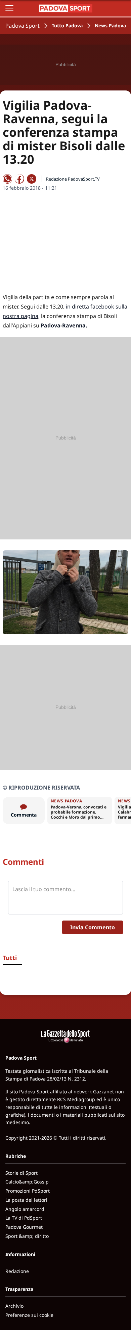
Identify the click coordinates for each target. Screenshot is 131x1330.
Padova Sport (22, 25)
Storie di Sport (21, 1173)
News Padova (110, 25)
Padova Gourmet (24, 1227)
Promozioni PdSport (27, 1191)
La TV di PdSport (23, 1218)
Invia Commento (92, 927)
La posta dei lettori (26, 1200)
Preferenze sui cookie (29, 1315)
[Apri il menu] (9, 8)
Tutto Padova (67, 25)
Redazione (17, 1271)
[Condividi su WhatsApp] (7, 179)
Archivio (14, 1306)
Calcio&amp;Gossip (27, 1181)
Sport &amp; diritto (27, 1236)
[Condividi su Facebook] (19, 179)
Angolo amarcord (24, 1209)
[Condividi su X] (31, 179)
